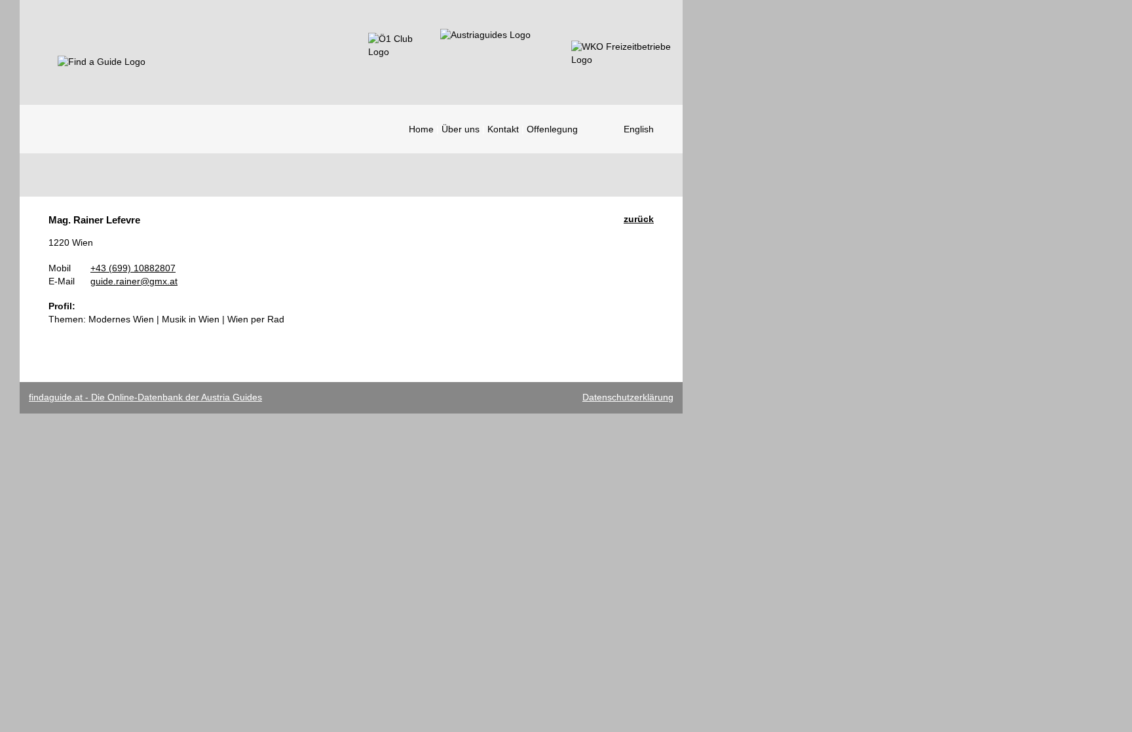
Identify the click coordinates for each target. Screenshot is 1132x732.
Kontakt (503, 129)
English (639, 129)
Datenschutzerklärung (627, 397)
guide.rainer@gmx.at (134, 281)
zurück (639, 219)
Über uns (461, 129)
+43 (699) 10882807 (133, 268)
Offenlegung (552, 129)
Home (421, 129)
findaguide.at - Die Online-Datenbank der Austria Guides (145, 397)
